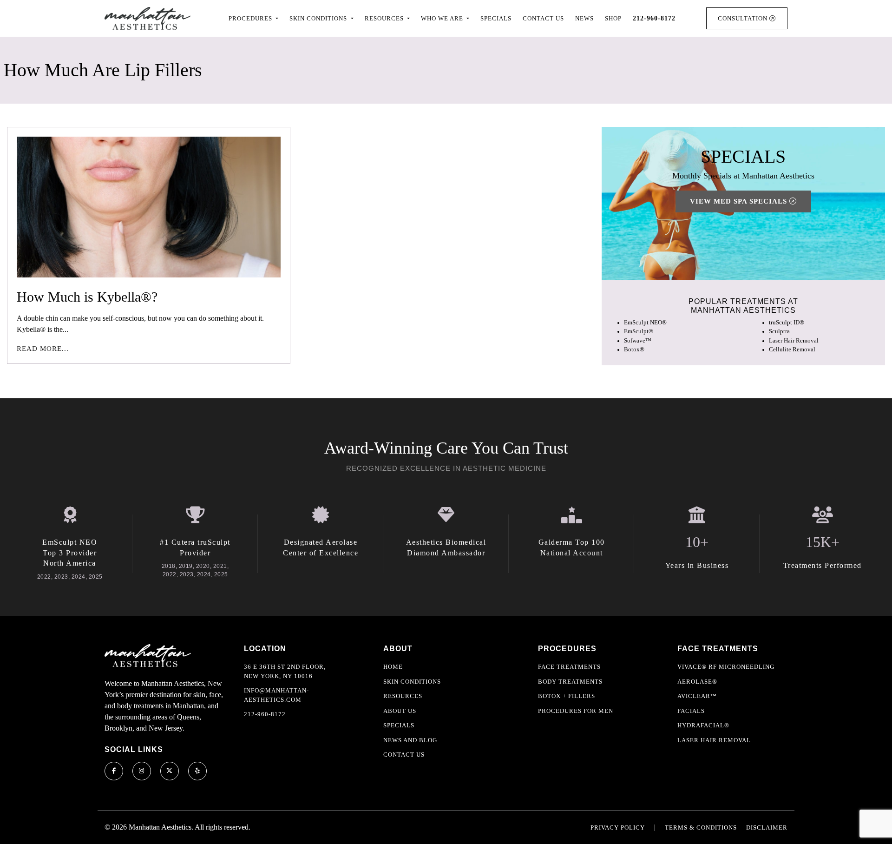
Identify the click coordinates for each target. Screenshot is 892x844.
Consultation (743, 18)
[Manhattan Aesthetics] (147, 18)
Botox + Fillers (566, 695)
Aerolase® (697, 681)
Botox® (634, 349)
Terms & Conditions (701, 827)
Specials (496, 18)
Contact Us (543, 18)
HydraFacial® (703, 725)
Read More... (43, 348)
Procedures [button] (251, 18)
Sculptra (779, 332)
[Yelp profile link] (197, 771)
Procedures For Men (575, 710)
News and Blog (410, 740)
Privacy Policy (617, 827)
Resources (402, 695)
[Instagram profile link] (141, 771)
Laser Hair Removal (794, 340)
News (584, 18)
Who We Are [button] (443, 18)
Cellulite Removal (792, 349)
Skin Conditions (412, 681)
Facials (691, 710)
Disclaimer (766, 827)
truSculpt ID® (786, 323)
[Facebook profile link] (114, 771)
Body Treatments (570, 681)
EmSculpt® (638, 332)
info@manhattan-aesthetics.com (276, 695)
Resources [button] (385, 18)
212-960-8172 (265, 714)
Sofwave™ (637, 340)
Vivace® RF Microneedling (725, 666)
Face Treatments (569, 666)
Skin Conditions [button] (319, 18)
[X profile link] (169, 771)
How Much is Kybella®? (87, 296)
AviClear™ (697, 695)
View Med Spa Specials (739, 201)
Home (393, 666)
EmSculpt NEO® (645, 323)
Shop (613, 18)
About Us (399, 710)
